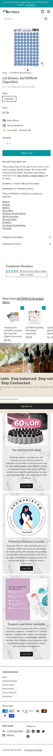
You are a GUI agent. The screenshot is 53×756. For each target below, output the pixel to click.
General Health (9, 219)
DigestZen (9, 98)
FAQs (4, 677)
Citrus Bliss (7, 210)
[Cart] (42, 11)
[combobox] (26, 19)
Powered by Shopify (33, 750)
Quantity (6, 137)
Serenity (6, 204)
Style (4, 93)
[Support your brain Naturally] (26, 599)
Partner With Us (9, 692)
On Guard (6, 228)
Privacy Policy (8, 685)
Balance (5, 201)
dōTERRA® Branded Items (20, 73)
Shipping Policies (9, 681)
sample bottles (37, 175)
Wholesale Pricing (11, 244)
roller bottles (23, 175)
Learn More (30, 5)
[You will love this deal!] (26, 425)
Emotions (6, 222)
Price (4, 107)
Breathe (5, 207)
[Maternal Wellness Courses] (26, 516)
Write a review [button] (26, 274)
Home (4, 73)
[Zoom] (42, 63)
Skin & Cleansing (10, 216)
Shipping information (12, 237)
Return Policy (8, 688)
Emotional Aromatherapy (14, 225)
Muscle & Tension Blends (14, 213)
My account (7, 696)
